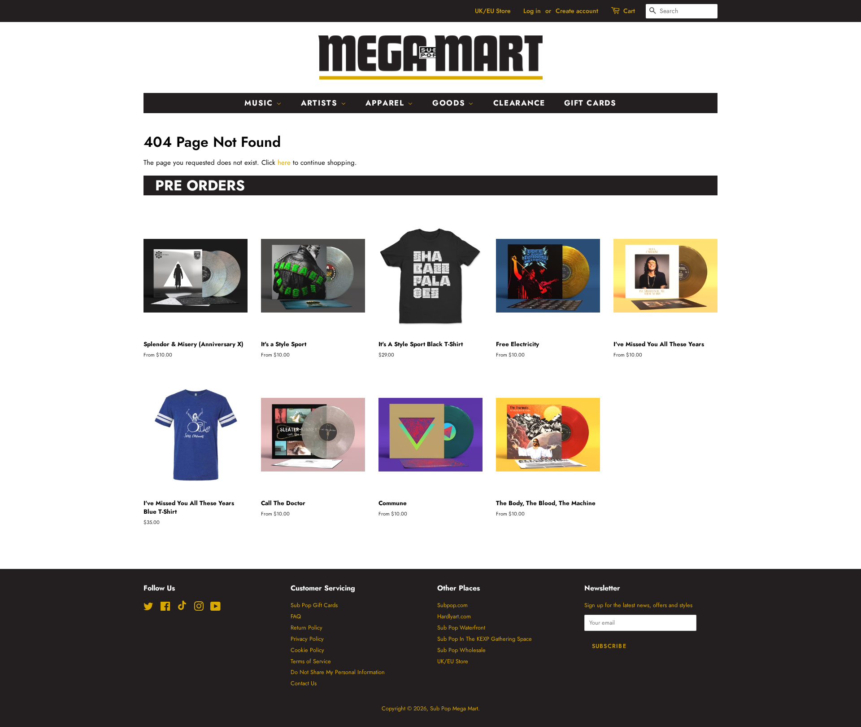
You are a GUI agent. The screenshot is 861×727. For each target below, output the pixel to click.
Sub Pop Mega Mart (454, 708)
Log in (532, 10)
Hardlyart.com (454, 616)
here (284, 162)
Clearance (519, 102)
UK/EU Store (493, 10)
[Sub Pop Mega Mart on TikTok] (182, 608)
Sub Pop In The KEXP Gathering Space (484, 638)
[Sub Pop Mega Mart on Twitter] (148, 608)
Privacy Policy (307, 638)
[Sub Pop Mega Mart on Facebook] (165, 608)
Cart (629, 10)
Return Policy (306, 627)
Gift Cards (590, 102)
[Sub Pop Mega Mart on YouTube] (215, 608)
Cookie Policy (307, 650)
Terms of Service (311, 661)
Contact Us (304, 683)
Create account (577, 10)
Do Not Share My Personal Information (338, 672)
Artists (321, 102)
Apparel (386, 102)
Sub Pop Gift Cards (314, 605)
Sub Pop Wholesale (461, 650)
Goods (450, 102)
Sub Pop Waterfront (461, 627)
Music (260, 102)
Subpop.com (452, 605)
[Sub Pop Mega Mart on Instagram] (199, 608)
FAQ (296, 616)
